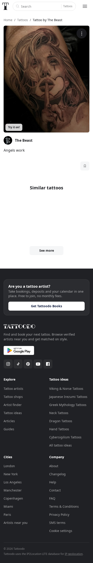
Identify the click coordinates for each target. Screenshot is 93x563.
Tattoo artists (13, 388)
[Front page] (5, 6)
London (9, 466)
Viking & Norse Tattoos (66, 388)
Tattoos (67, 6)
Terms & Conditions (64, 506)
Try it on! (14, 127)
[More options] (82, 33)
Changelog (57, 474)
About (53, 466)
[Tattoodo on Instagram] (8, 363)
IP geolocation (74, 554)
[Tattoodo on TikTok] (18, 363)
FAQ (52, 498)
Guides (9, 429)
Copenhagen (13, 498)
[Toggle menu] (84, 6)
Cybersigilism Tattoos (65, 437)
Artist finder (13, 405)
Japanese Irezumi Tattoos (68, 397)
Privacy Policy (59, 514)
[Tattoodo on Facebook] (47, 363)
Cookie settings (60, 531)
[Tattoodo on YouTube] (37, 363)
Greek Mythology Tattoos (67, 405)
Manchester (13, 490)
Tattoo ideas (13, 413)
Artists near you (16, 522)
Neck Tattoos (58, 413)
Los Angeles (13, 482)
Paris (7, 514)
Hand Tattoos (59, 429)
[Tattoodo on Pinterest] (28, 363)
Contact (55, 490)
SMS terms (57, 522)
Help (52, 482)
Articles (9, 421)
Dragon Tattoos (60, 421)
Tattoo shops (13, 397)
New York (11, 474)
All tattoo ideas (60, 445)
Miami (8, 506)
